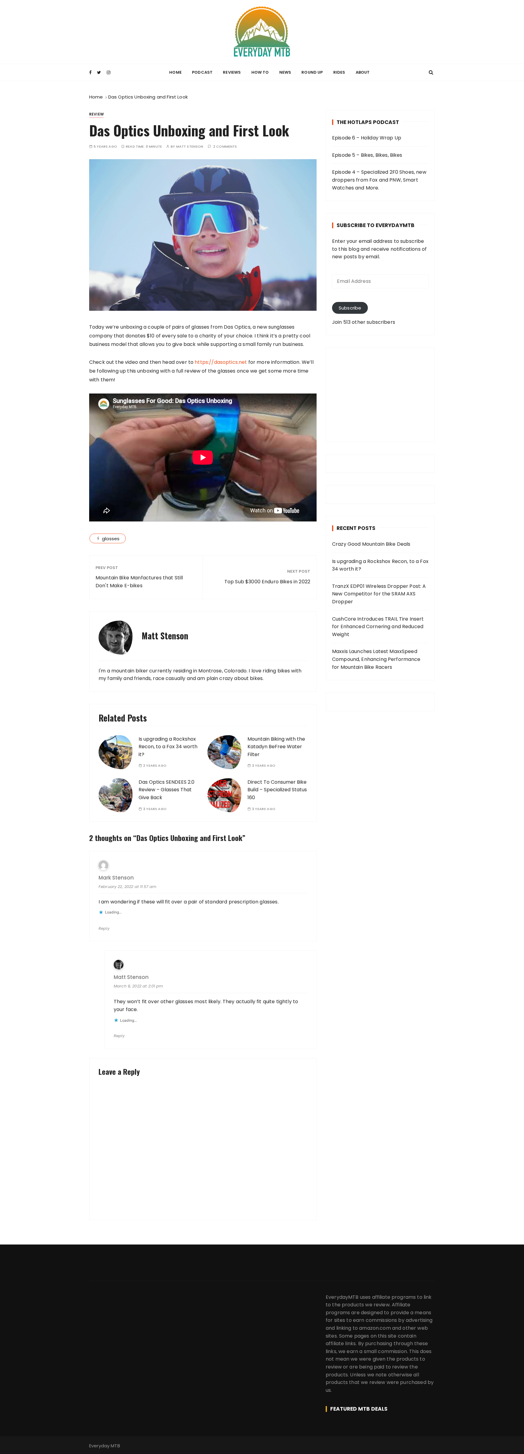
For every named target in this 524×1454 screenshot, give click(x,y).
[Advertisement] (380, 395)
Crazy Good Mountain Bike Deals (371, 544)
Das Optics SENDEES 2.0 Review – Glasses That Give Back (166, 790)
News (285, 72)
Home (175, 72)
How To (260, 72)
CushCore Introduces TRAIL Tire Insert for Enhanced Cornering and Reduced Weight (378, 626)
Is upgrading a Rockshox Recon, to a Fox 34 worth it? (168, 746)
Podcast (202, 72)
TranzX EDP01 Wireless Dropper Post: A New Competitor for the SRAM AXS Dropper (379, 594)
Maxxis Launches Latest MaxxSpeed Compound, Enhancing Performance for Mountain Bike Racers (376, 659)
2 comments (225, 146)
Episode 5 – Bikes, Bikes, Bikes (367, 155)
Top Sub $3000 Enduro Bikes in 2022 (267, 581)
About (363, 72)
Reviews (232, 72)
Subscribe (350, 308)
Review (96, 114)
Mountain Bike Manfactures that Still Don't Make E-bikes (139, 581)
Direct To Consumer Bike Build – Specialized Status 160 (277, 790)
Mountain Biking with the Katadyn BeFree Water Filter (276, 746)
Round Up (312, 72)
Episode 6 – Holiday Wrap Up (366, 137)
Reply (104, 928)
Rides (339, 72)
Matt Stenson (189, 146)
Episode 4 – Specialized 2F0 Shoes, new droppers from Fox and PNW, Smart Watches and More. (379, 180)
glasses (110, 538)
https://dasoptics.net (221, 362)
